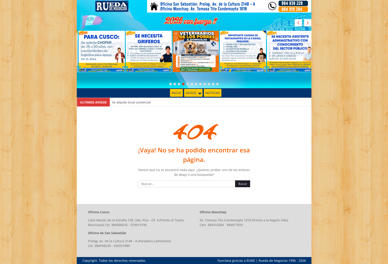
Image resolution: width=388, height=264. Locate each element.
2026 (302, 260)
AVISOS (191, 93)
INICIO (176, 93)
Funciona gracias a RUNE (236, 260)
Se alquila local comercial (131, 102)
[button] (307, 22)
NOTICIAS (212, 93)
